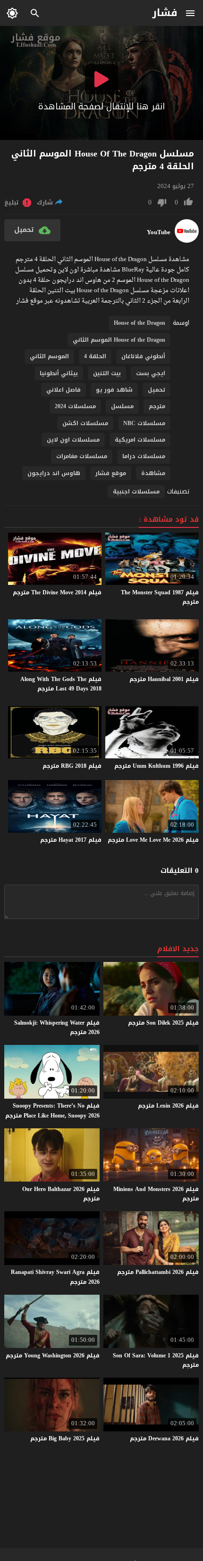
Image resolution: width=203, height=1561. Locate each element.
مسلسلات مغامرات (81, 456)
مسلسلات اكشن (85, 423)
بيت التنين (107, 373)
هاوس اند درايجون (53, 473)
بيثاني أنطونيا (59, 373)
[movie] (187, 240)
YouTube (158, 232)
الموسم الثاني (49, 356)
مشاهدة (153, 473)
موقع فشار (110, 473)
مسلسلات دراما (143, 456)
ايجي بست (150, 373)
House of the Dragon (139, 323)
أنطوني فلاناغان (143, 356)
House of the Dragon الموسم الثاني (119, 340)
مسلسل (122, 406)
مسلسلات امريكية (140, 440)
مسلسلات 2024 (75, 406)
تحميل (156, 390)
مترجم (157, 406)
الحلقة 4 (95, 356)
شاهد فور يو (114, 390)
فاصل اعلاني (63, 390)
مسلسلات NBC (144, 423)
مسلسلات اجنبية (136, 491)
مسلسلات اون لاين (73, 440)
